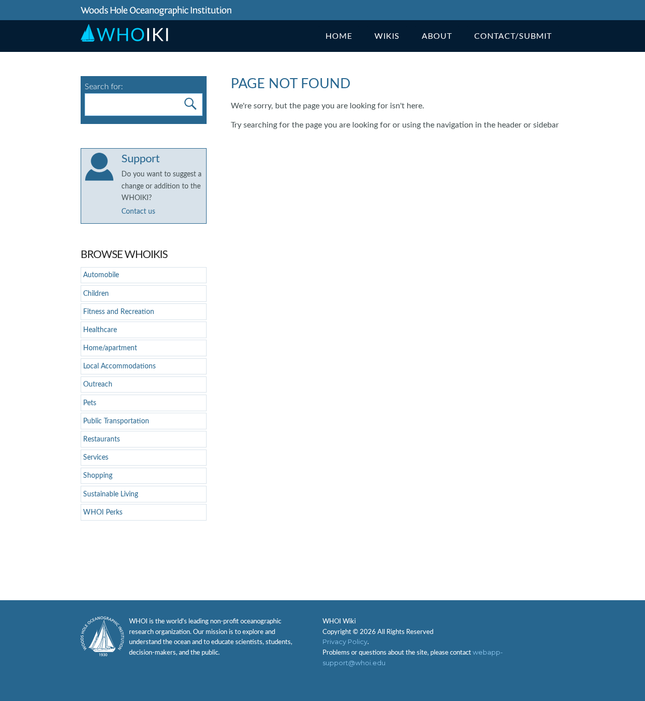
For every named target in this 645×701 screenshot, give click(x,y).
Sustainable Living (110, 494)
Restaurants (101, 439)
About (437, 36)
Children (96, 293)
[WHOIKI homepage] (125, 39)
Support (140, 159)
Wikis (387, 36)
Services (95, 457)
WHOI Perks (102, 512)
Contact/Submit (513, 36)
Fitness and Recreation (118, 311)
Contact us (138, 211)
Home (339, 36)
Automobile (101, 275)
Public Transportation (116, 421)
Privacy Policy (344, 642)
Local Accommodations (119, 366)
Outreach (97, 384)
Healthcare (100, 330)
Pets (89, 403)
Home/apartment (110, 348)
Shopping (97, 475)
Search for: (104, 87)
